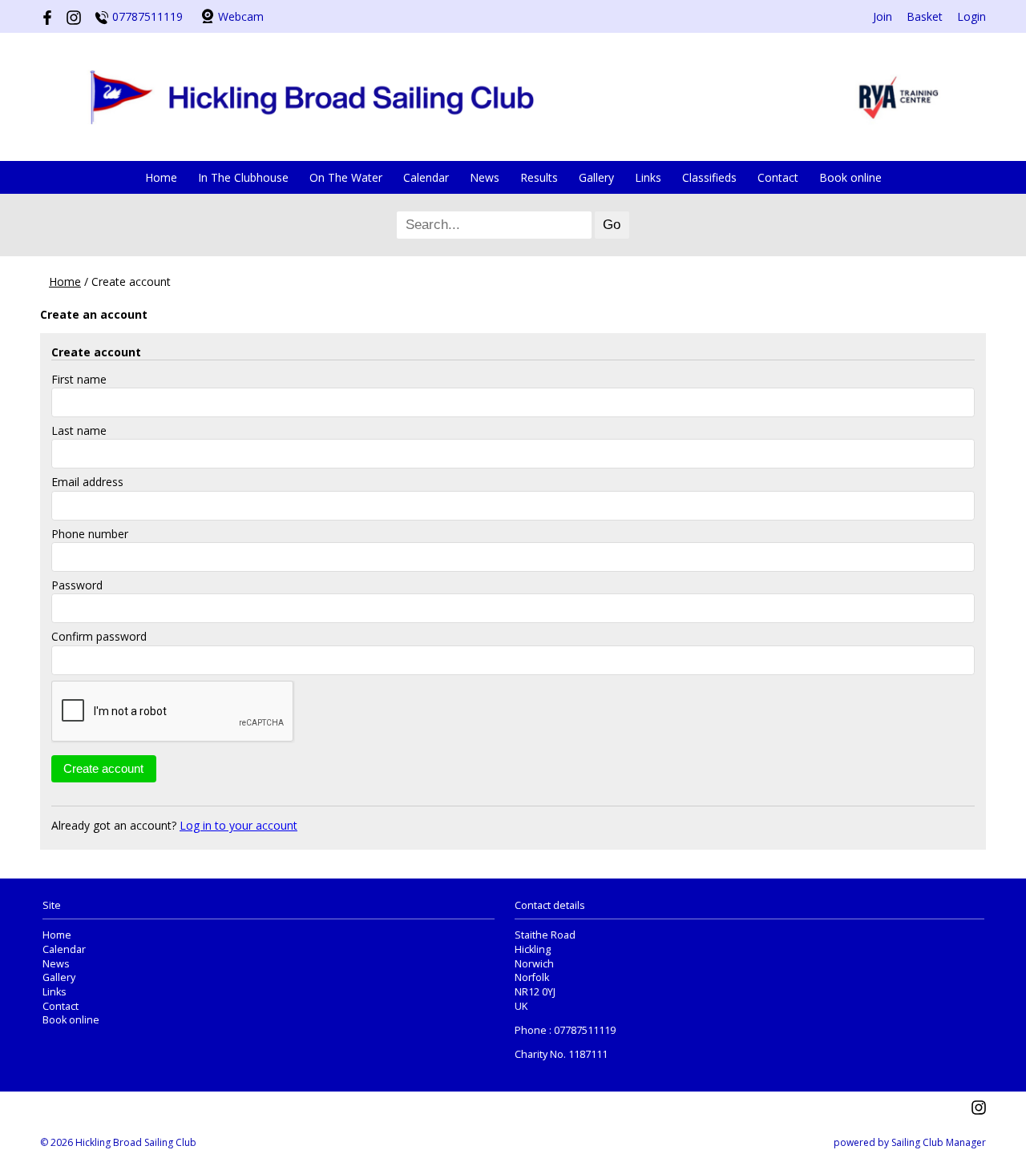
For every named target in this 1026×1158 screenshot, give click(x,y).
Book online (850, 177)
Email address (87, 481)
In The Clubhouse (243, 177)
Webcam (241, 16)
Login (971, 16)
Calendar (426, 177)
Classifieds (709, 177)
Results (539, 177)
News (484, 177)
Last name (79, 430)
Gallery (596, 177)
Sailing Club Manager (938, 1142)
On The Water (345, 177)
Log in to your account (238, 825)
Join (882, 16)
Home (161, 177)
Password (77, 585)
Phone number (89, 533)
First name (79, 379)
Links (648, 177)
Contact (777, 177)
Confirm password (99, 636)
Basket (925, 16)
